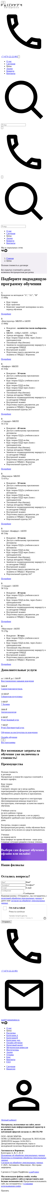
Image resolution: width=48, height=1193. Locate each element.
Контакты (10, 73)
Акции (9, 68)
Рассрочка (11, 1033)
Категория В (12, 1038)
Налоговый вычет (14, 1045)
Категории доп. (13, 1040)
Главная (10, 258)
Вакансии (10, 1069)
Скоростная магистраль (11, 689)
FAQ (8, 1062)
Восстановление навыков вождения (17, 681)
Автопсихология (8, 712)
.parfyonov (34, 1172)
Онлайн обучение (9, 737)
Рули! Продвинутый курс (12, 727)
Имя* (28, 882)
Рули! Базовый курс (10, 720)
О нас (9, 61)
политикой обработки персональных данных (21, 898)
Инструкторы (12, 1050)
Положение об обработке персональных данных (23, 1155)
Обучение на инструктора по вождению (19, 732)
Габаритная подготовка (11, 696)
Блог (8, 1057)
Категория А (12, 1035)
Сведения (10, 64)
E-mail (28, 888)
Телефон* (30, 885)
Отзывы (10, 1055)
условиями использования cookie (17, 1185)
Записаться (6, 859)
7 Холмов (5, 704)
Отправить (6, 922)
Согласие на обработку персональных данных (22, 1162)
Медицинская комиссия (17, 1047)
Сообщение (29, 893)
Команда (10, 71)
